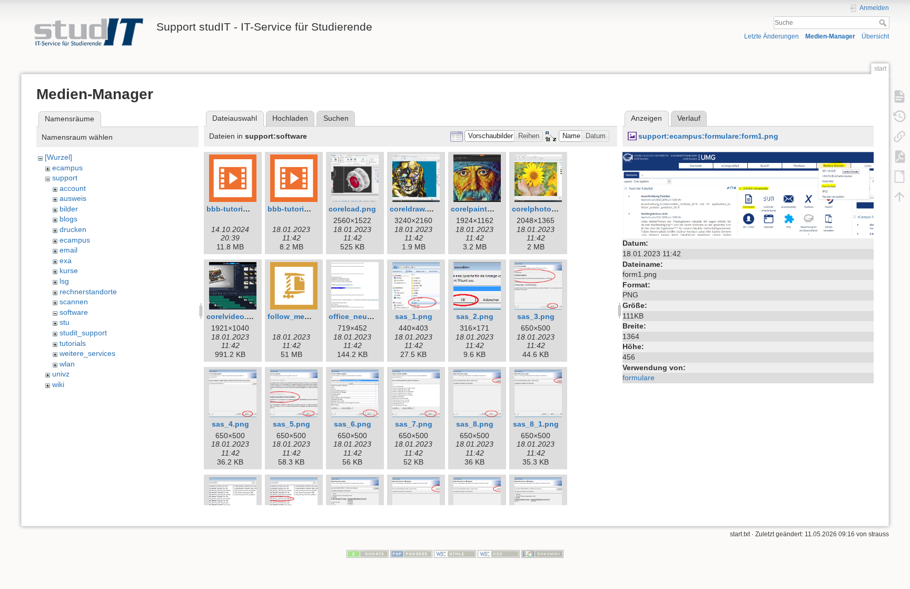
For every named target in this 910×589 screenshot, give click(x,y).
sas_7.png (413, 424)
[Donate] (368, 553)
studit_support (83, 333)
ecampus (67, 167)
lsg (64, 281)
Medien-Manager (830, 36)
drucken (73, 229)
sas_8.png (474, 424)
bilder (69, 209)
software (74, 312)
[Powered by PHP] (411, 553)
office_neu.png (356, 316)
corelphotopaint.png (549, 209)
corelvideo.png (233, 316)
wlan (67, 364)
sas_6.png (352, 424)
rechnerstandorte (88, 291)
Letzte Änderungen (771, 36)
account (73, 188)
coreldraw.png (415, 209)
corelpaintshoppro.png (492, 209)
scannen (74, 301)
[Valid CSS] (499, 553)
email (68, 250)
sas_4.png (230, 424)
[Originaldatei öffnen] (748, 193)
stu (65, 322)
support (64, 177)
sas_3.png (536, 316)
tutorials (73, 343)
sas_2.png (474, 316)
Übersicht (875, 36)
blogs (68, 219)
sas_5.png (291, 424)
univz (61, 374)
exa (66, 260)
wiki (58, 384)
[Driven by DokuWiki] (542, 553)
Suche (884, 22)
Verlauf (688, 118)
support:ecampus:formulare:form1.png (708, 136)
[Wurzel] (58, 157)
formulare (638, 377)
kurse (69, 270)
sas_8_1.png (536, 424)
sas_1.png (413, 316)
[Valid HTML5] (455, 553)
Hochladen (290, 118)
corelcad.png (352, 209)
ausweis (73, 198)
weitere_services (87, 353)
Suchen (336, 118)
